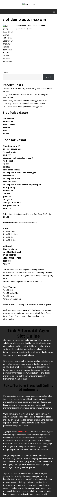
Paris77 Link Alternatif (12, 299)
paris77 (38, 281)
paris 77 (14, 304)
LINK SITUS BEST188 (12, 258)
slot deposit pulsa (11, 178)
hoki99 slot (8, 121)
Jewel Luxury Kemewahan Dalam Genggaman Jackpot (26, 100)
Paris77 (6, 264)
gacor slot (7, 196)
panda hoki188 (9, 181)
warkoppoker (9, 161)
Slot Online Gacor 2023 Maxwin (30, 25)
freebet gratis (9, 152)
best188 (6, 127)
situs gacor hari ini (12, 202)
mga (30, 29)
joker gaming (9, 187)
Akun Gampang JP (11, 146)
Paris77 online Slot (11, 293)
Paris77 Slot (8, 290)
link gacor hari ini (11, 205)
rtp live (6, 163)
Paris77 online (9, 287)
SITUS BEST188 (9, 255)
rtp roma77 (46, 272)
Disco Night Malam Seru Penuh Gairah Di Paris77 (24, 103)
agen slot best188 (11, 169)
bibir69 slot (8, 275)
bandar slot (22, 431)
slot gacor (7, 199)
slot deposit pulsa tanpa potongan (19, 172)
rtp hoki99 (39, 269)
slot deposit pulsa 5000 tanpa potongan (22, 184)
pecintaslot (8, 175)
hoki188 (6, 167)
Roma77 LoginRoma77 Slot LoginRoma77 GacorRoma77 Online (11, 234)
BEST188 (6, 261)
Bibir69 (6, 133)
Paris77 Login (8, 296)
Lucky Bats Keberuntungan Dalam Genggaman (23, 106)
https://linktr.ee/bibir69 (27, 222)
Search (5, 72)
